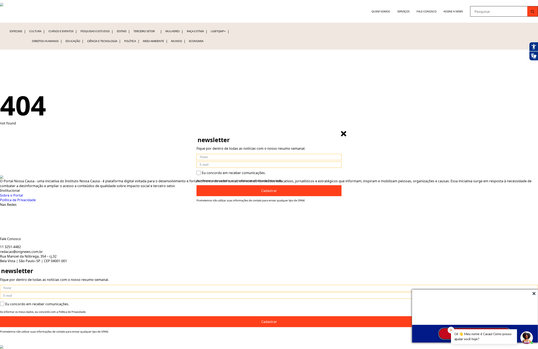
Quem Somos (381, 11)
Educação (73, 41)
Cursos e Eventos (61, 31)
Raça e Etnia (195, 31)
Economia (196, 41)
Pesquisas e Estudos (95, 31)
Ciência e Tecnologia (102, 41)
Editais (122, 31)
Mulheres (172, 31)
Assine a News (453, 11)
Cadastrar (269, 190)
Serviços (403, 11)
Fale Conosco (426, 11)
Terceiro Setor (144, 31)
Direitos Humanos (45, 41)
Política (130, 41)
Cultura (35, 31)
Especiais (16, 31)
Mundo (176, 41)
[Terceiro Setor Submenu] (158, 31)
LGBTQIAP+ (218, 31)
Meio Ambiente (153, 41)
